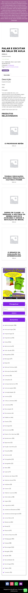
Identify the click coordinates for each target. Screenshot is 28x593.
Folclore (7, 455)
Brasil (6, 363)
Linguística (7, 505)
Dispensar (14, 20)
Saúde (6, 555)
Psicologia (7, 547)
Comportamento (9, 384)
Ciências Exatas (9, 371)
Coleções (7, 379)
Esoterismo (8, 438)
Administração (8, 325)
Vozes (16, 67)
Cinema (6, 375)
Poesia (6, 543)
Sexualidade (8, 560)
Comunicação (8, 388)
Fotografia (7, 459)
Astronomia (8, 346)
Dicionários (7, 413)
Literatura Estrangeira (11, 513)
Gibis (5, 467)
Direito (6, 421)
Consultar (5, 70)
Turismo (7, 572)
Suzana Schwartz (10, 67)
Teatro (6, 568)
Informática (8, 497)
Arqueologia (8, 333)
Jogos (6, 501)
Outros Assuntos (9, 534)
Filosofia (7, 451)
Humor (6, 488)
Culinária (7, 405)
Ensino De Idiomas (10, 434)
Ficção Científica (9, 446)
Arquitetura (8, 338)
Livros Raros (8, 518)
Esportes (7, 442)
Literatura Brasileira (10, 509)
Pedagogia (11, 65)
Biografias (7, 354)
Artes (6, 342)
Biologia (7, 359)
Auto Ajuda (7, 350)
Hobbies (7, 484)
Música (6, 530)
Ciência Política (9, 367)
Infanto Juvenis (9, 493)
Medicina (7, 522)
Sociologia (7, 564)
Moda (6, 526)
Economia (7, 430)
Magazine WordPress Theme (13, 589)
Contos (6, 396)
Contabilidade (8, 392)
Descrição (7, 75)
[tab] (7, 75)
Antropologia (8, 329)
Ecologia (7, 426)
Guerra (6, 472)
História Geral (8, 480)
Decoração (7, 409)
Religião (7, 551)
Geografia (7, 463)
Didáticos (7, 417)
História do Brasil (9, 476)
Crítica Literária (9, 400)
